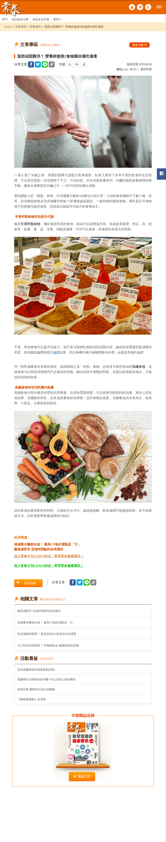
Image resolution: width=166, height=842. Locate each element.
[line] (45, 64)
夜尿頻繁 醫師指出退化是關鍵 (36, 689)
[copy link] (52, 64)
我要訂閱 (84, 776)
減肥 (56, 352)
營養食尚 (35, 26)
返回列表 (146, 69)
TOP (158, 816)
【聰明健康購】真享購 (31, 699)
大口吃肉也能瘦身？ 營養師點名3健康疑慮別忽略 (48, 645)
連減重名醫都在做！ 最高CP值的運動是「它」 (46, 622)
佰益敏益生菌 (20, 19)
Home (8, 26)
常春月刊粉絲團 (161, 174)
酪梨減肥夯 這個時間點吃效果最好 (39, 610)
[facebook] (31, 64)
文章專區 (20, 26)
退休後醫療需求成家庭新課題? (36, 669)
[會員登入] (132, 7)
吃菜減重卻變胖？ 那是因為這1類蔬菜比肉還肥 (46, 633)
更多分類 (138, 45)
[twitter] (38, 64)
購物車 (140, 7)
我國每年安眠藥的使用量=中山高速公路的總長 (46, 679)
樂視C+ (57, 19)
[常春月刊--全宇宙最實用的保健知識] (13, 9)
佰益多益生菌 (40, 19)
